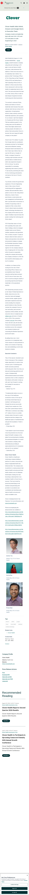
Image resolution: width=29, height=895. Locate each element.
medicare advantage (10, 626)
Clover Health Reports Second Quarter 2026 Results (13, 709)
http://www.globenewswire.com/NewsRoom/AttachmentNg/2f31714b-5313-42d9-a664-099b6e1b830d (14, 523)
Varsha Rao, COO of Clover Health (12, 578)
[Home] (7, 3)
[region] (14, 884)
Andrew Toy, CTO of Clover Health (13, 559)
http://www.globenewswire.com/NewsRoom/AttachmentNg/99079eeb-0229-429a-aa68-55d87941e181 (14, 531)
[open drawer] (27, 3)
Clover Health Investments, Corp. (10, 705)
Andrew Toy (9, 555)
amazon (7, 621)
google (18, 621)
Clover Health (8, 46)
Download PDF (6, 674)
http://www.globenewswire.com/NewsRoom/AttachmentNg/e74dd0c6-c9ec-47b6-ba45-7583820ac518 (14, 514)
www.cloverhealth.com (11, 503)
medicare (20, 624)
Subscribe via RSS (7, 677)
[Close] (27, 875)
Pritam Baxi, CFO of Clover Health (12, 611)
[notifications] (24, 3)
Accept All (14, 892)
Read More (6, 720)
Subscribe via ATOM (7, 679)
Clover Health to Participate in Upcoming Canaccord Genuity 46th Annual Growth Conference (13, 739)
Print (3, 672)
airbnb (13, 621)
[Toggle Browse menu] (24, 8)
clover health (13, 624)
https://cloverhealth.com (8, 663)
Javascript (5, 681)
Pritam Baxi (9, 608)
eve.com (12, 320)
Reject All (14, 888)
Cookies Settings (14, 884)
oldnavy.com (8, 316)
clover (7, 624)
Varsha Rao (9, 575)
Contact (7, 644)
